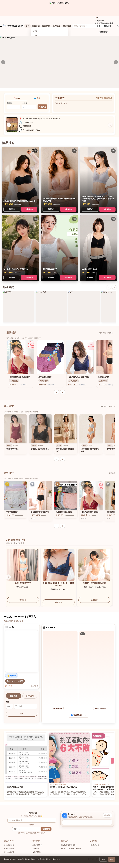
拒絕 (103, 859)
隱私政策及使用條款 (68, 845)
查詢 (21, 714)
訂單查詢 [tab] (30, 696)
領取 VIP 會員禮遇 (104, 98)
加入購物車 (29, 209)
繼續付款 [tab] (13, 696)
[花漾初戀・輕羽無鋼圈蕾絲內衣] (60, 565)
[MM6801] (18, 306)
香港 (7, 702)
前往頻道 (8, 686)
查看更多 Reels (79, 715)
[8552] (84, 306)
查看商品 (12, 209)
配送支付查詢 (9, 848)
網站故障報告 (37, 845)
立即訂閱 (46, 829)
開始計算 (42, 107)
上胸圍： (25, 103)
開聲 (35, 151)
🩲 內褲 (37, 98)
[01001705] (51, 306)
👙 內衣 (17, 98)
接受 (111, 859)
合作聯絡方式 (94, 845)
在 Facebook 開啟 (56, 708)
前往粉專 (107, 815)
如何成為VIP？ (61, 103)
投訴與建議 (36, 852)
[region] (59, 435)
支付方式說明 (9, 852)
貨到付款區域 (9, 845)
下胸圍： (10, 103)
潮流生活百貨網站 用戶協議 (71, 848)
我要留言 (24, 602)
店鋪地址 (35, 848)
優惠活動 (56, 26)
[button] (8, 577)
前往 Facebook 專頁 (15, 681)
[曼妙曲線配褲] (96, 565)
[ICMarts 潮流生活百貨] (59, 8)
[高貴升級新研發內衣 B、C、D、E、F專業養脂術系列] (25, 565)
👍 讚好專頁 (12, 675)
